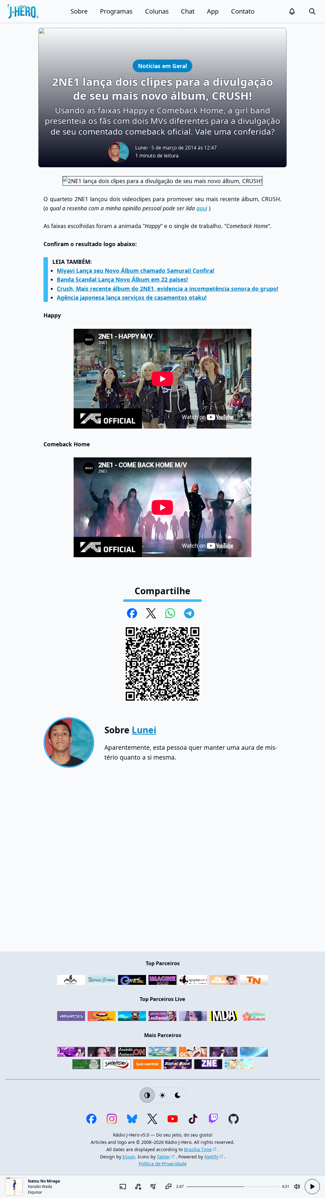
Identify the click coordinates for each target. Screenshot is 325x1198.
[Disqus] (162, 862)
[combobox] (138, 1186)
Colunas (157, 11)
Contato (243, 11)
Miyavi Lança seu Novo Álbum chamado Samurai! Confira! (135, 270)
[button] (292, 11)
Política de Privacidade (163, 1164)
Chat (188, 11)
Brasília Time (198, 1149)
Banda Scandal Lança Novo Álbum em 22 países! (122, 279)
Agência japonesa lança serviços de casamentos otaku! (132, 297)
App (213, 11)
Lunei (141, 147)
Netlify (211, 1157)
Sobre (79, 11)
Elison (129, 1157)
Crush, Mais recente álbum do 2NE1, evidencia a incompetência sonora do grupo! (167, 288)
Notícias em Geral (162, 66)
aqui (201, 208)
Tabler (163, 1157)
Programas (116, 11)
